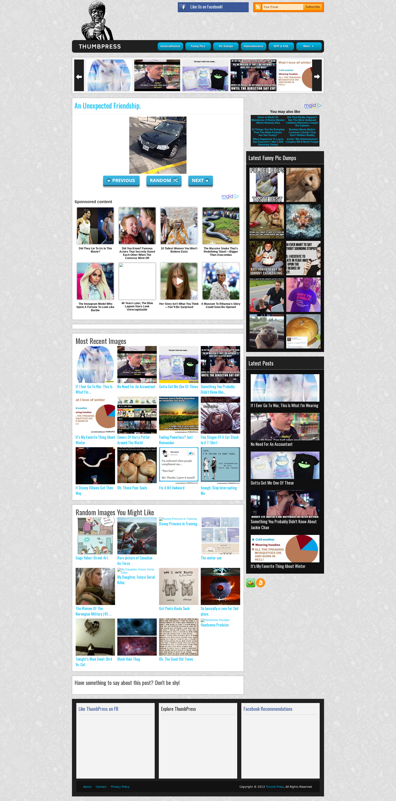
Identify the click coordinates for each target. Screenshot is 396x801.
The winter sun (211, 558)
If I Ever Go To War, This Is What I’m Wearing (284, 405)
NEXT (198, 180)
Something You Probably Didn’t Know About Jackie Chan (284, 524)
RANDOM (161, 180)
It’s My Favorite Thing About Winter (278, 566)
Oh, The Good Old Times (176, 659)
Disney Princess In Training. (178, 523)
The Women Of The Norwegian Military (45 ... (93, 611)
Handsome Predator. (215, 625)
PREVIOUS (124, 180)
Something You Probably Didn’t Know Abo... (218, 389)
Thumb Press (275, 786)
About (87, 786)
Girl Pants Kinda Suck (174, 608)
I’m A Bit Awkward (171, 487)
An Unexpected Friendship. (107, 105)
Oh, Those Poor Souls (132, 487)
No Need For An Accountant (136, 386)
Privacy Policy (120, 786)
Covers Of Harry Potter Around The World (133, 439)
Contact (101, 786)
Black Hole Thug (128, 659)
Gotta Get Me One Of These (178, 386)
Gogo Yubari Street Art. (92, 558)
